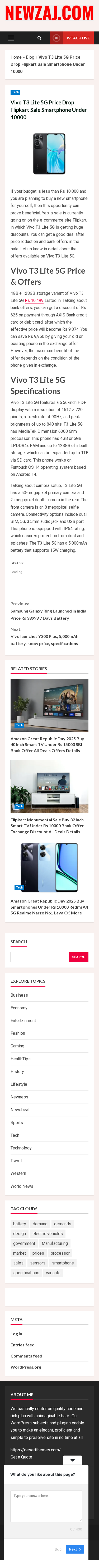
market (19, 1253)
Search (19, 941)
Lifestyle (19, 1084)
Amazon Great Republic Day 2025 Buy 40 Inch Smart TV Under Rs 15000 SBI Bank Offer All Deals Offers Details (47, 744)
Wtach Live (78, 38)
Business (19, 995)
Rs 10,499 (34, 300)
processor (60, 1253)
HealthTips (21, 1058)
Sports (17, 1122)
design (19, 1233)
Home (16, 57)
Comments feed (26, 1355)
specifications (26, 1272)
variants (53, 1272)
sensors (37, 1263)
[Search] (39, 38)
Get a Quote (21, 1457)
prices (38, 1253)
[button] (11, 38)
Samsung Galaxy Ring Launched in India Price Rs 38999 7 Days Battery (48, 610)
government (24, 1243)
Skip (58, 1549)
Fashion (18, 1033)
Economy (19, 1007)
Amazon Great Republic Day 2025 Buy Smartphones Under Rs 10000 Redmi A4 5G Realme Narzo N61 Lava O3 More (49, 906)
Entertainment (23, 1020)
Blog (30, 57)
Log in (16, 1333)
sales (18, 1263)
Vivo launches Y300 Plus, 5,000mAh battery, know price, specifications (44, 636)
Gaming (17, 1045)
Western (18, 1173)
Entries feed (23, 1344)
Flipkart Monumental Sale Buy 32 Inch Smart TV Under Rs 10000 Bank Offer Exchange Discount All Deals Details (47, 825)
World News (22, 1186)
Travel (16, 1160)
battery (19, 1223)
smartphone (63, 1263)
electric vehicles (47, 1233)
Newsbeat (20, 1109)
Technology (21, 1148)
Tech (15, 92)
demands (62, 1223)
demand (40, 1223)
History (17, 1071)
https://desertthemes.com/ (36, 1449)
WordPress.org (26, 1366)
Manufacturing (55, 1243)
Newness (19, 1096)
